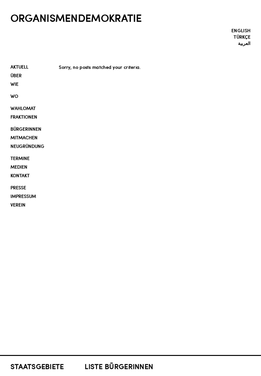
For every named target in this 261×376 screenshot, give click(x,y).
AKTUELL (19, 67)
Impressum (23, 196)
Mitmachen (24, 137)
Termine (20, 158)
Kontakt (20, 175)
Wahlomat (23, 108)
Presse (18, 187)
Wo (14, 96)
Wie (14, 84)
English (240, 30)
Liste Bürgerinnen (119, 366)
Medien (19, 167)
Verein (18, 205)
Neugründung (27, 146)
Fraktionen (24, 117)
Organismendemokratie (76, 18)
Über (16, 75)
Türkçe (242, 36)
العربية (244, 43)
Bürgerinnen (26, 129)
